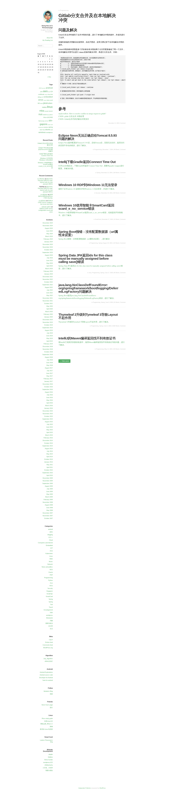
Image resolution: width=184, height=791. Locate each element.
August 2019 (49, 330)
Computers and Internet (45, 543)
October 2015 (48, 416)
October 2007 (48, 518)
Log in (51, 639)
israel (41, 103)
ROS (51, 585)
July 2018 (50, 360)
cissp (46, 94)
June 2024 (49, 231)
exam (45, 100)
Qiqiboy (50, 757)
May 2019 (49, 338)
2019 (40, 88)
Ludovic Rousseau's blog (46, 741)
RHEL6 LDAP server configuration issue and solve (45, 202)
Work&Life (49, 618)
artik (41, 91)
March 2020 (49, 311)
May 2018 (49, 365)
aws (45, 91)
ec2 (42, 97)
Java (90, 272)
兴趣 (51, 620)
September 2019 (47, 327)
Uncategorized (48, 610)
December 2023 (48, 244)
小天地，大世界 (48, 768)
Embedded (49, 545)
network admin (46, 207)
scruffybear (40, 179)
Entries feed (49, 642)
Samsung (41, 121)
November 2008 (48, 502)
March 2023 (49, 268)
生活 (51, 628)
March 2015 (49, 435)
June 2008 (49, 507)
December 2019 (48, 319)
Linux (51, 556)
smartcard (40, 127)
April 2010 (49, 475)
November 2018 (48, 349)
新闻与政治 (49, 623)
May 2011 (50, 464)
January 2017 (48, 381)
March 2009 (49, 497)
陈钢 (51, 726)
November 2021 (48, 301)
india (47, 100)
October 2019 (48, 325)
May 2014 (49, 454)
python (51, 114)
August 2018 (49, 357)
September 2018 (47, 354)
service (46, 121)
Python (50, 580)
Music (51, 561)
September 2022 (47, 284)
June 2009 (49, 491)
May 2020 (49, 306)
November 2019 (48, 322)
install (51, 100)
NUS (51, 569)
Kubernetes (49, 553)
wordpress (49, 132)
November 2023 (48, 247)
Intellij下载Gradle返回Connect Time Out (87, 162)
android (49, 88)
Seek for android (47, 680)
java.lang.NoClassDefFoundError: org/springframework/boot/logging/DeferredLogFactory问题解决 (88, 288)
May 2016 (49, 400)
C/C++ (50, 537)
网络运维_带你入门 (46, 724)
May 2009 (49, 494)
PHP (51, 575)
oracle (45, 114)
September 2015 (47, 419)
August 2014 (49, 448)
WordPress (103, 788)
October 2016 (48, 387)
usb (52, 129)
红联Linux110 (48, 721)
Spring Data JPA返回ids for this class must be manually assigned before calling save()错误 (85, 258)
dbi (52, 94)
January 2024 (48, 241)
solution (45, 127)
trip (44, 129)
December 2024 (48, 223)
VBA (51, 612)
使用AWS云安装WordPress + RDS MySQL (45, 196)
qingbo (51, 754)
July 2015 (50, 424)
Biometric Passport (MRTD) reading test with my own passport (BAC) (45, 181)
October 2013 (48, 459)
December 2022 (48, 276)
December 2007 (48, 513)
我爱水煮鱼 (49, 770)
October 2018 (48, 352)
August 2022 (49, 287)
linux (50, 106)
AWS (51, 532)
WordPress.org (48, 647)
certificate (41, 94)
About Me (50, 38)
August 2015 (49, 421)
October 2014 (48, 443)
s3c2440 (50, 117)
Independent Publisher (84, 788)
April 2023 (49, 266)
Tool (51, 604)
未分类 (50, 626)
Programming (64, 10)
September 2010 (47, 472)
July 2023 (50, 258)
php (48, 114)
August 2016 (49, 392)
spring (50, 127)
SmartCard (98, 219)
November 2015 (48, 413)
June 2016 (49, 397)
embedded (48, 97)
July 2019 (50, 333)
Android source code (46, 675)
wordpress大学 (48, 762)
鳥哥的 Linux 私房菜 (46, 729)
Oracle (50, 572)
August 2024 (49, 228)
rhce (44, 117)
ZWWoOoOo (49, 765)
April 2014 (49, 456)
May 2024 (49, 233)
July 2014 (50, 451)
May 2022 (49, 295)
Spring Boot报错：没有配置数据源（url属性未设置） (88, 233)
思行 (51, 707)
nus (40, 114)
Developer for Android (46, 677)
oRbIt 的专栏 (49, 661)
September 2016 (47, 389)
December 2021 (48, 298)
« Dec (49, 77)
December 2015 (48, 411)
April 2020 (49, 309)
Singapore (49, 591)
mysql (46, 111)
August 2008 (49, 505)
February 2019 (48, 344)
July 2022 (50, 290)
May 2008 (49, 510)
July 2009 (50, 489)
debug (39, 97)
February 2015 (48, 438)
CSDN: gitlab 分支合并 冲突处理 (71, 116)
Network (50, 564)
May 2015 (49, 430)
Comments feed (48, 645)
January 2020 (48, 317)
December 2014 (48, 440)
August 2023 (49, 255)
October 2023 (48, 250)
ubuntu (47, 130)
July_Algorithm (48, 658)
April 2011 (50, 467)
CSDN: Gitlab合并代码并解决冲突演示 (73, 119)
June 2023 (49, 260)
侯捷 (51, 694)
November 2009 (48, 481)
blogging (50, 534)
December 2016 (48, 384)
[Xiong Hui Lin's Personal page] (48, 23)
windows (42, 132)
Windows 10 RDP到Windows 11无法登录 (87, 185)
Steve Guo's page (47, 705)
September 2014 (47, 446)
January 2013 (48, 462)
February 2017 (48, 378)
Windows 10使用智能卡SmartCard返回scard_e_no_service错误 (86, 206)
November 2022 (48, 279)
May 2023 (49, 263)
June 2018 (49, 362)
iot (39, 103)
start (41, 129)
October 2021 (48, 303)
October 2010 (48, 470)
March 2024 (49, 236)
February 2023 (48, 271)
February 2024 (48, 239)
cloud (49, 94)
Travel (51, 607)
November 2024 (48, 225)
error (40, 100)
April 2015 (49, 432)
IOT (51, 548)
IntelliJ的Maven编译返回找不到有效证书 (86, 338)
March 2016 (49, 405)
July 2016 (50, 395)
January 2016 (48, 408)
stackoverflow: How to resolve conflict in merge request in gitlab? (82, 113)
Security (98, 193)
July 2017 (50, 370)
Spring (98, 172)
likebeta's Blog (48, 691)
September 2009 (47, 483)
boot (49, 91)
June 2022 (49, 293)
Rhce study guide (47, 718)
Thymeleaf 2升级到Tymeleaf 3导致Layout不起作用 (88, 316)
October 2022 (48, 282)
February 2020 (48, 314)
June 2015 (49, 427)
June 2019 (49, 336)
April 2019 (49, 341)
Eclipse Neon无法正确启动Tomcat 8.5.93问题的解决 (87, 137)
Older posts (64, 361)
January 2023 (48, 274)
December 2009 (48, 478)
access (43, 88)
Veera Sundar (48, 759)
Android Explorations (46, 672)
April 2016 (49, 403)
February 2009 (48, 499)
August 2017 (49, 368)
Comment (123, 123)
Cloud (51, 540)
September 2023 (47, 252)
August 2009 (49, 486)
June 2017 (49, 373)
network (50, 111)
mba (41, 110)
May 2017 (49, 376)
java (45, 103)
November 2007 (48, 515)
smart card (50, 124)
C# (52, 91)
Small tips (50, 594)
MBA (51, 559)
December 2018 (48, 346)
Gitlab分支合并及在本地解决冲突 (87, 18)
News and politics (47, 567)
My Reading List (48, 40)
